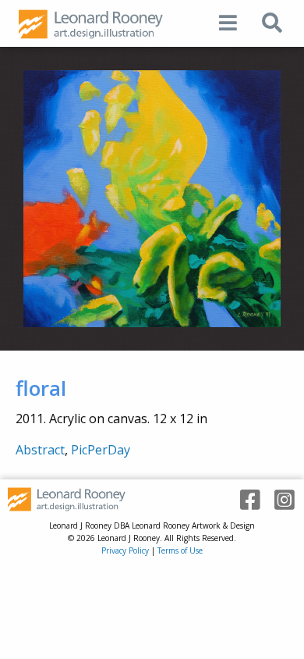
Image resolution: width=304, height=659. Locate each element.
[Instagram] (279, 500)
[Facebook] (245, 500)
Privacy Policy (125, 550)
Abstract (40, 449)
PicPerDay (100, 449)
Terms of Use (180, 550)
